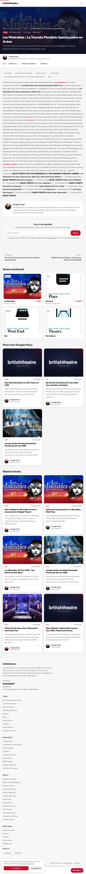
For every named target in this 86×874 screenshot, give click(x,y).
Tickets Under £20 (9, 789)
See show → (77, 870)
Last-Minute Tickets (10, 704)
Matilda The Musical (9, 765)
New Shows (7, 799)
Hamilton (6, 751)
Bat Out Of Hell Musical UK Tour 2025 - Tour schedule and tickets (62, 384)
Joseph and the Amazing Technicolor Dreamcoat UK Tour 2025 (20, 444)
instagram (7, 853)
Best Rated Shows (9, 806)
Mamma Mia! (7, 758)
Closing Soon (7, 803)
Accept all (16, 868)
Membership (7, 844)
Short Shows (7, 809)
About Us (6, 834)
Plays (48, 276)
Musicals (7, 276)
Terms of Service (56, 863)
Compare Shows (8, 819)
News (26, 29)
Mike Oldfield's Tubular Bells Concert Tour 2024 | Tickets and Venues (62, 629)
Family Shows (7, 720)
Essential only (36, 868)
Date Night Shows (9, 813)
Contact (5, 837)
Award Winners (8, 727)
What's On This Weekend (11, 782)
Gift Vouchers (8, 840)
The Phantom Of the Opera (12, 745)
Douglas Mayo (19, 204)
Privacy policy (51, 238)
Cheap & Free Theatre (10, 816)
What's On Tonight (9, 779)
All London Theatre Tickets (12, 700)
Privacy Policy (68, 863)
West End (8, 311)
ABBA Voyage (7, 762)
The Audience (50, 336)
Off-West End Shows (10, 710)
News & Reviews (15, 29)
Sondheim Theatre (10, 164)
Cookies (77, 863)
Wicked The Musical (10, 755)
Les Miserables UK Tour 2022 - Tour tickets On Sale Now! (20, 571)
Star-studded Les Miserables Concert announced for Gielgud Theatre (20, 510)
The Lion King (7, 741)
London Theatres (9, 786)
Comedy (6, 724)
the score (30, 120)
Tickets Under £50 (9, 796)
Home (5, 29)
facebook (18, 853)
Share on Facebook (28, 64)
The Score (49, 301)
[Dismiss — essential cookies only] (42, 861)
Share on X (13, 64)
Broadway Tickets (9, 731)
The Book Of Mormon (10, 768)
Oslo (44, 189)
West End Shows (8, 707)
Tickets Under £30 (9, 793)
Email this (43, 64)
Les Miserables (60, 82)
